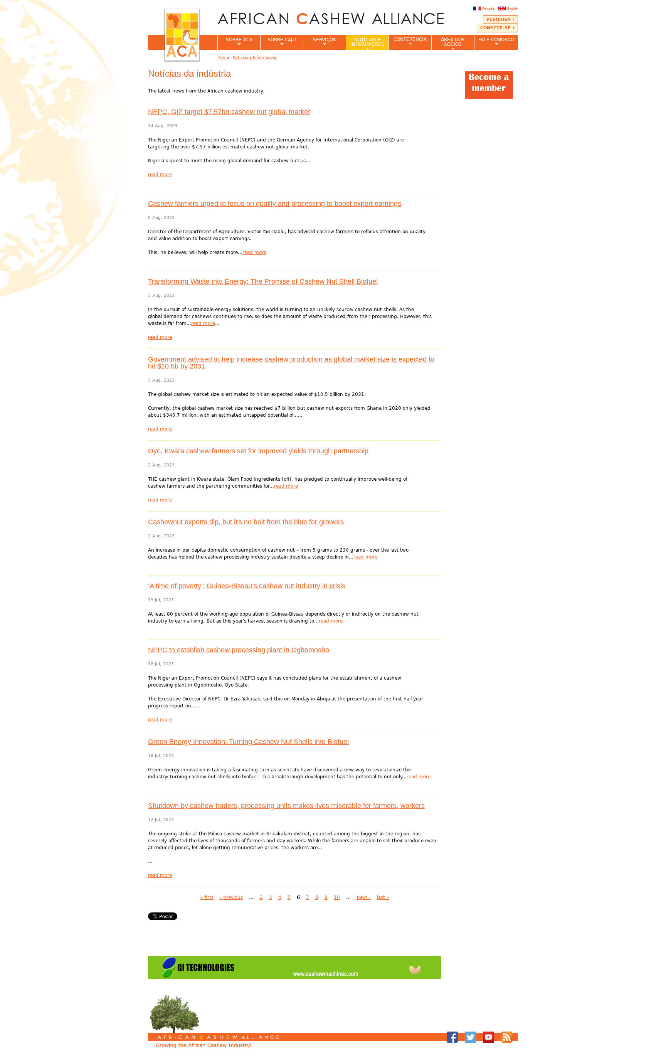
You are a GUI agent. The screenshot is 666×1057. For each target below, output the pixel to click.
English (512, 8)
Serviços (319, 42)
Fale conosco (494, 42)
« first (207, 897)
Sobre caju (278, 42)
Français (488, 8)
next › (364, 897)
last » (383, 897)
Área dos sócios (448, 43)
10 (337, 897)
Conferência (407, 41)
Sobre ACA (234, 42)
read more (160, 174)
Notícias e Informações (365, 43)
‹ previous (231, 897)
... (198, 706)
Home (223, 57)
